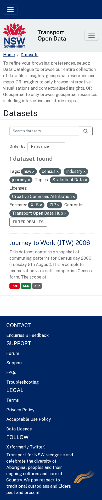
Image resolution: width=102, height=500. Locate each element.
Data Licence (19, 429)
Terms (12, 400)
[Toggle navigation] (10, 9)
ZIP (37, 286)
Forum (12, 353)
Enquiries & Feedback (27, 335)
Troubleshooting (22, 382)
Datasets (29, 54)
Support (14, 362)
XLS (26, 286)
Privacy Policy (20, 409)
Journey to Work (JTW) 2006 (49, 242)
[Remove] (33, 171)
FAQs (11, 372)
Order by (17, 146)
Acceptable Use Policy (28, 419)
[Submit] (86, 131)
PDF (15, 286)
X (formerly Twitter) (26, 447)
